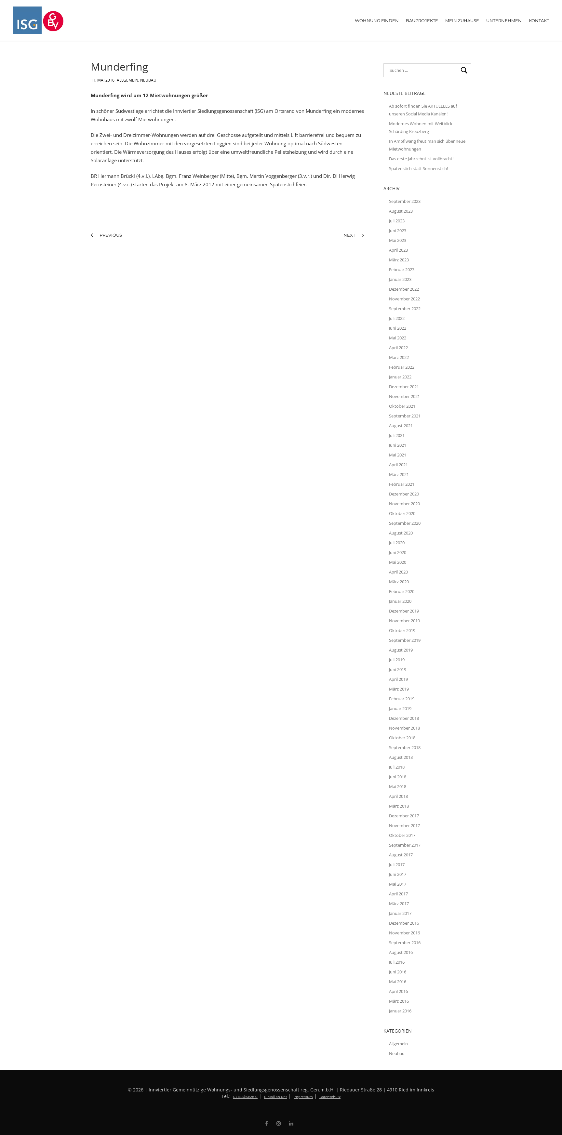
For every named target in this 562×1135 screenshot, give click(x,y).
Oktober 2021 (402, 406)
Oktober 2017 (402, 835)
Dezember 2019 (404, 611)
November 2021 (404, 396)
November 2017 (404, 825)
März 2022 (399, 357)
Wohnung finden (377, 20)
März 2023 (399, 260)
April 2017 (398, 894)
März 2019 (399, 689)
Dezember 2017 (404, 816)
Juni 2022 (397, 328)
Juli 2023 (397, 221)
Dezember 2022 (404, 289)
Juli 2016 (397, 962)
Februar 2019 (401, 699)
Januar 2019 (400, 708)
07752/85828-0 (245, 1097)
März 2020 (399, 582)
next (349, 235)
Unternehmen (504, 20)
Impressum (303, 1097)
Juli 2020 (397, 543)
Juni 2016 (397, 972)
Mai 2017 (397, 884)
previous (111, 235)
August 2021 (401, 426)
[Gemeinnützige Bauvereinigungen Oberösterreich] (76, 20)
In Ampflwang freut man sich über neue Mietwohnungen (427, 145)
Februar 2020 (401, 591)
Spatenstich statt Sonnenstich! (418, 168)
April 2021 (398, 465)
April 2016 (398, 991)
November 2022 (404, 299)
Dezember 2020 (404, 494)
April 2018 (398, 796)
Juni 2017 (397, 874)
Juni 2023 (397, 230)
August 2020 (401, 533)
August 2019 (401, 650)
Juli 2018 (397, 767)
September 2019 (405, 640)
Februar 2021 (401, 484)
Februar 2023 (401, 269)
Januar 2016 (400, 1011)
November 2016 (404, 933)
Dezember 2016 (404, 923)
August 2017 (401, 855)
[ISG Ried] (28, 20)
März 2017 (399, 903)
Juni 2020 (397, 552)
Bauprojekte (422, 20)
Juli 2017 (397, 864)
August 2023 (401, 211)
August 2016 (401, 952)
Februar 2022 (401, 367)
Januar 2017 (400, 913)
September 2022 (405, 308)
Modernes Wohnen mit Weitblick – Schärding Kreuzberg (422, 127)
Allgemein (127, 79)
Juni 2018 (397, 777)
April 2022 (398, 347)
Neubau (148, 79)
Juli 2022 (397, 318)
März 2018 (399, 806)
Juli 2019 (397, 660)
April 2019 (398, 679)
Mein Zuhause (462, 20)
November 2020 (404, 504)
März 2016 (399, 1001)
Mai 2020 (397, 562)
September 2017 (405, 845)
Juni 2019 (397, 669)
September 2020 (405, 523)
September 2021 (405, 416)
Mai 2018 (397, 786)
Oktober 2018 (402, 738)
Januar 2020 (400, 601)
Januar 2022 (400, 377)
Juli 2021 (397, 435)
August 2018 (401, 757)
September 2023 (405, 201)
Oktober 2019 (402, 630)
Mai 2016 (397, 981)
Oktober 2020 (402, 513)
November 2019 (404, 621)
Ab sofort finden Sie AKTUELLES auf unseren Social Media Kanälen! (423, 110)
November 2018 (404, 728)
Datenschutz (330, 1097)
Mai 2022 (397, 338)
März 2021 (399, 474)
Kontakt (539, 20)
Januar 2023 (400, 279)
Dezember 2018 (404, 718)
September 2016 (405, 942)
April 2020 (398, 572)
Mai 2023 (397, 240)
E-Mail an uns (275, 1097)
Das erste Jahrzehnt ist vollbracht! (421, 159)
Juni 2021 (397, 445)
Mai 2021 (397, 455)
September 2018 (405, 747)
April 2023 (398, 250)
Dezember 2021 (404, 386)
